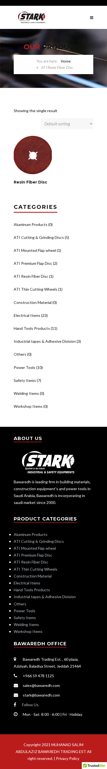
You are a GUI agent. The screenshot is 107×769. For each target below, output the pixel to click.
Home (66, 61)
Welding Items (26, 393)
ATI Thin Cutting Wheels (35, 289)
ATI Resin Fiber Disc (31, 276)
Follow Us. (30, 704)
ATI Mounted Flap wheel (35, 250)
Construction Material (33, 302)
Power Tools (24, 367)
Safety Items (25, 380)
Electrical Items (27, 315)
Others (20, 354)
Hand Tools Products (32, 328)
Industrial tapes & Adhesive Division (45, 341)
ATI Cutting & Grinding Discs (39, 237)
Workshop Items (28, 406)
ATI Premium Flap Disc (33, 263)
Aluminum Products (30, 224)
